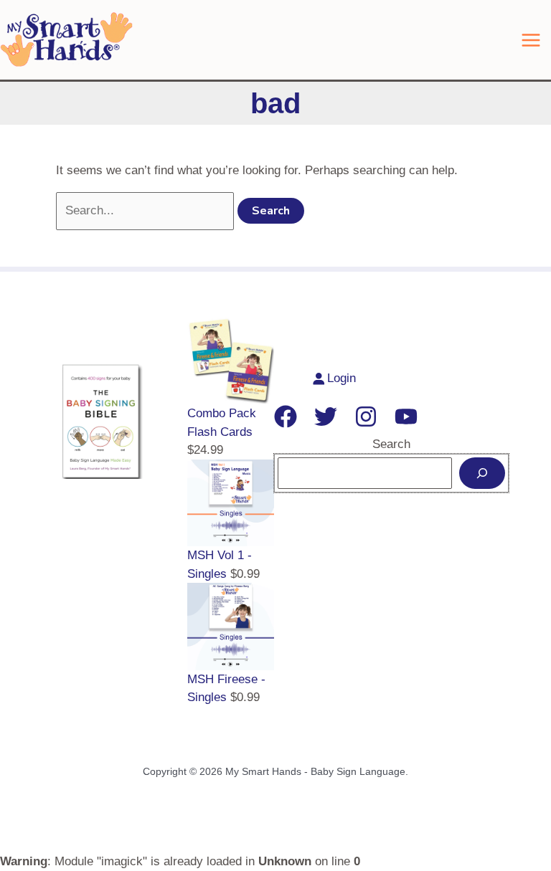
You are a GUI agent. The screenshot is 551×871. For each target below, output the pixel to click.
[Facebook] (285, 416)
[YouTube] (406, 416)
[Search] (482, 473)
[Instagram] (365, 416)
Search (391, 444)
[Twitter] (325, 416)
